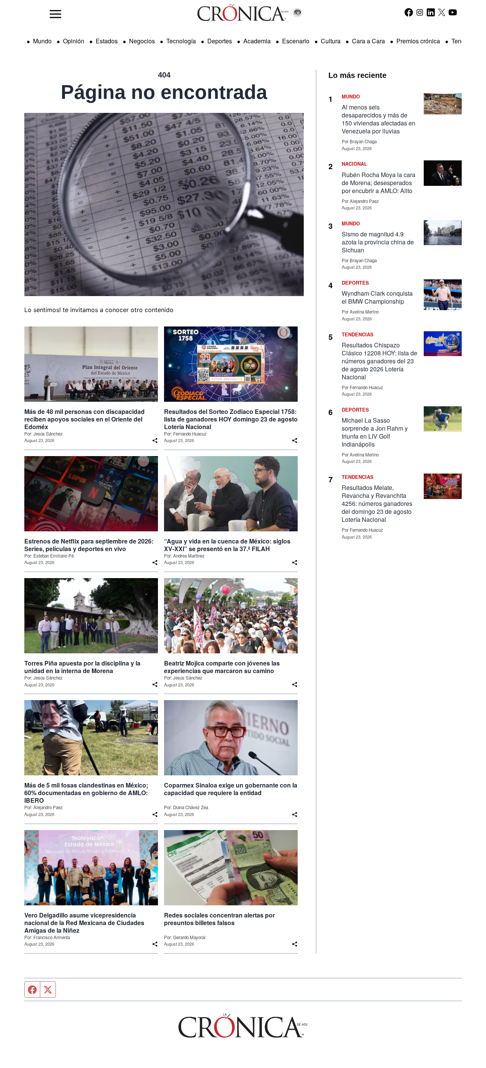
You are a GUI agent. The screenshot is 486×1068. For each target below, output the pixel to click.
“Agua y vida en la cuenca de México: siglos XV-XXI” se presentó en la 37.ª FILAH (227, 545)
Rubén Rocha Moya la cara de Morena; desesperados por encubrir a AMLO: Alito (378, 182)
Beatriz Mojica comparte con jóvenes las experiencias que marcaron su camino (222, 667)
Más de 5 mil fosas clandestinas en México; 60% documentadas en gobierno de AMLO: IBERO (86, 792)
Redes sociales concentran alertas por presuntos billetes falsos (219, 919)
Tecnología (181, 40)
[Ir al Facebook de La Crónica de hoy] (408, 12)
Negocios (142, 40)
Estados (107, 40)
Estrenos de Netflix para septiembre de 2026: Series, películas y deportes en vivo (88, 545)
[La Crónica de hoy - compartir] (155, 440)
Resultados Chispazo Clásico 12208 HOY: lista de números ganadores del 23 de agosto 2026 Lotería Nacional (379, 361)
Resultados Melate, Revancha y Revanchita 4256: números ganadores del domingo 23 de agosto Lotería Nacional (377, 503)
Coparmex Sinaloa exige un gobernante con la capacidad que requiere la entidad (230, 789)
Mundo (42, 40)
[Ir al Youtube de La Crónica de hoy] (453, 12)
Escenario (295, 40)
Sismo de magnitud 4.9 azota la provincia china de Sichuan (378, 242)
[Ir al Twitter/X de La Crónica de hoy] (442, 12)
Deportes (219, 40)
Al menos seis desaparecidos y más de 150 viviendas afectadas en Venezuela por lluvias (378, 119)
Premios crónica (418, 40)
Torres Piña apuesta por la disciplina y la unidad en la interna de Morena (82, 667)
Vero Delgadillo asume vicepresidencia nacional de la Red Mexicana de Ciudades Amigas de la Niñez (84, 922)
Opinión (73, 40)
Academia (257, 40)
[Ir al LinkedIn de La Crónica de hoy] (431, 12)
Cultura (331, 40)
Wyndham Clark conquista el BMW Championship (377, 297)
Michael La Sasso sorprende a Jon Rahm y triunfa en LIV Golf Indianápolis (375, 432)
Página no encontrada (164, 92)
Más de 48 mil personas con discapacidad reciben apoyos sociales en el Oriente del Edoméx (84, 419)
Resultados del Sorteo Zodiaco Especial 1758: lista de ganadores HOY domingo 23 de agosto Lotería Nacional (231, 419)
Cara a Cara (368, 40)
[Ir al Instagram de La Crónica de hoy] (419, 12)
